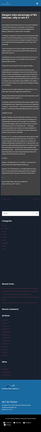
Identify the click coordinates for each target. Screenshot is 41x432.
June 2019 (5, 349)
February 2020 (6, 326)
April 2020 (5, 320)
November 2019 (6, 335)
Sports (5, 20)
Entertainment (6, 228)
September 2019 (7, 340)
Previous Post (6, 199)
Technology (5, 243)
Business (4, 225)
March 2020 (5, 323)
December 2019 (6, 332)
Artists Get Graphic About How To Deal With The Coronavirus (19, 303)
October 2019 (6, 337)
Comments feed (6, 372)
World (3, 249)
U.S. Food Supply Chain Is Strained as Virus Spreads (16, 294)
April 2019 (5, 355)
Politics (4, 237)
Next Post (36, 199)
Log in (3, 366)
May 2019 (5, 352)
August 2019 (5, 343)
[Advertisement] (16, 266)
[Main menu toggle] (37, 4)
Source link (5, 192)
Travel (3, 246)
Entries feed (5, 369)
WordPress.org (6, 375)
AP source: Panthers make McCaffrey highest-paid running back (20, 288)
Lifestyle (4, 234)
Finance (4, 231)
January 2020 (6, 329)
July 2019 (5, 346)
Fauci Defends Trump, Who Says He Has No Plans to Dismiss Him (20, 291)
